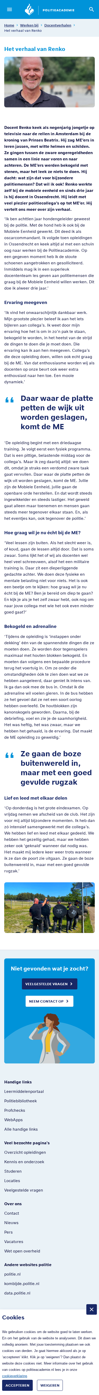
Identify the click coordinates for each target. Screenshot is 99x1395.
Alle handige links (21, 1129)
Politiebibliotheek (20, 1100)
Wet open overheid (22, 1251)
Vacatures (13, 1241)
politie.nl (12, 1274)
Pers (8, 1232)
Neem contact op (46, 1001)
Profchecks (14, 1110)
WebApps (13, 1119)
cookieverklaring (14, 1376)
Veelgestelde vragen (46, 984)
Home (9, 25)
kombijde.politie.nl (21, 1283)
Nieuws (11, 1222)
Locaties (12, 1180)
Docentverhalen (57, 25)
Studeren (13, 1171)
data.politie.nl (17, 1293)
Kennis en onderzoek (24, 1161)
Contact (11, 1213)
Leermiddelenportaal (24, 1091)
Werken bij (29, 25)
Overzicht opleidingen (25, 1152)
